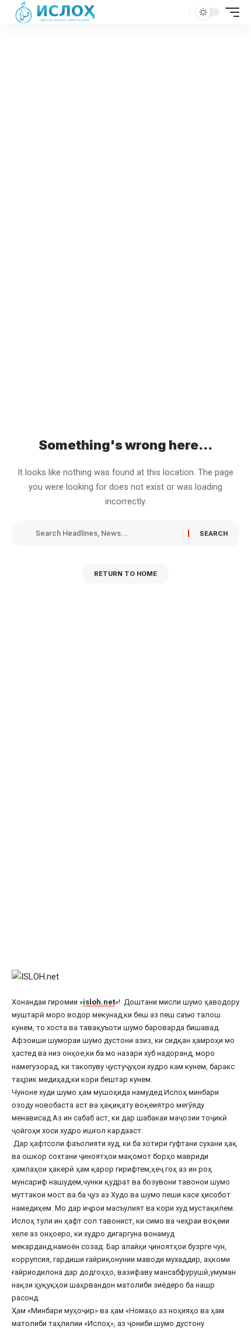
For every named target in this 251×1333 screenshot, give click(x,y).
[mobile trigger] (229, 12)
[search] (179, 12)
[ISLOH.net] (56, 12)
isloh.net (99, 1002)
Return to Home (125, 574)
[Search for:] (107, 533)
